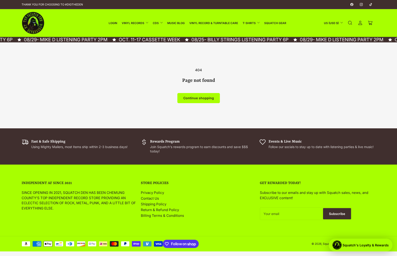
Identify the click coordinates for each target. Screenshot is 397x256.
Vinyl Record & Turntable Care (213, 23)
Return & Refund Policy (160, 210)
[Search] (350, 23)
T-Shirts (249, 23)
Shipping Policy (153, 204)
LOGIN (113, 23)
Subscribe (337, 214)
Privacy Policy (152, 192)
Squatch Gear (275, 23)
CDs (156, 23)
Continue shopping (198, 98)
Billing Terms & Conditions (162, 215)
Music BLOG (176, 23)
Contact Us (150, 198)
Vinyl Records (133, 23)
